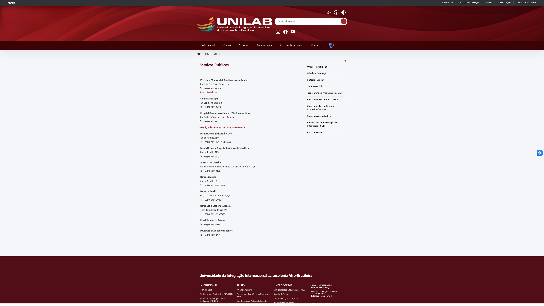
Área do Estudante (244, 290)
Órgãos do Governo (526, 3)
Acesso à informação (469, 3)
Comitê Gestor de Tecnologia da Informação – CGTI (322, 124)
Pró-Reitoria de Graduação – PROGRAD (216, 294)
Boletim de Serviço (281, 294)
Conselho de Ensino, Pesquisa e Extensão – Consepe (321, 108)
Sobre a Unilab (206, 290)
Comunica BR (447, 3)
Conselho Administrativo (319, 116)
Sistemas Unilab (315, 86)
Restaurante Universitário (285, 303)
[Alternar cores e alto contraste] (343, 12)
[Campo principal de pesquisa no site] (275, 17)
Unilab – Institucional (317, 67)
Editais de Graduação (317, 73)
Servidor (244, 45)
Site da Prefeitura (208, 92)
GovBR (11, 2)
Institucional (208, 45)
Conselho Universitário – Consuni (322, 99)
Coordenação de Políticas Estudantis (252, 301)
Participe (490, 3)
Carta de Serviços (315, 132)
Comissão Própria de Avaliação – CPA (289, 290)
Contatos (316, 45)
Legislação (505, 3)
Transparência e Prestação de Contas (324, 93)
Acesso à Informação (291, 45)
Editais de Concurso (316, 80)
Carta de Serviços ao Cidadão (286, 299)
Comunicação (264, 45)
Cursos (227, 45)
